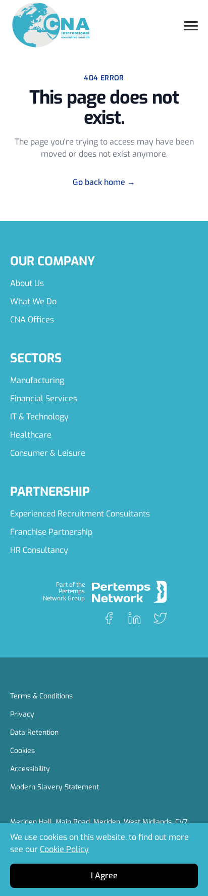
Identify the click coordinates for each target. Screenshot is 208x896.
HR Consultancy (39, 550)
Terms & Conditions (41, 696)
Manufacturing (37, 380)
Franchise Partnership (51, 532)
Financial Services (43, 398)
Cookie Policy (64, 849)
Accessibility (30, 769)
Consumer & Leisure (47, 453)
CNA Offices (32, 319)
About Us (27, 283)
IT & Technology (39, 416)
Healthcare (30, 435)
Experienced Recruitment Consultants (80, 513)
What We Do (33, 301)
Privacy (22, 714)
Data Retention (34, 732)
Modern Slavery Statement (54, 787)
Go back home (104, 182)
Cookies (22, 751)
